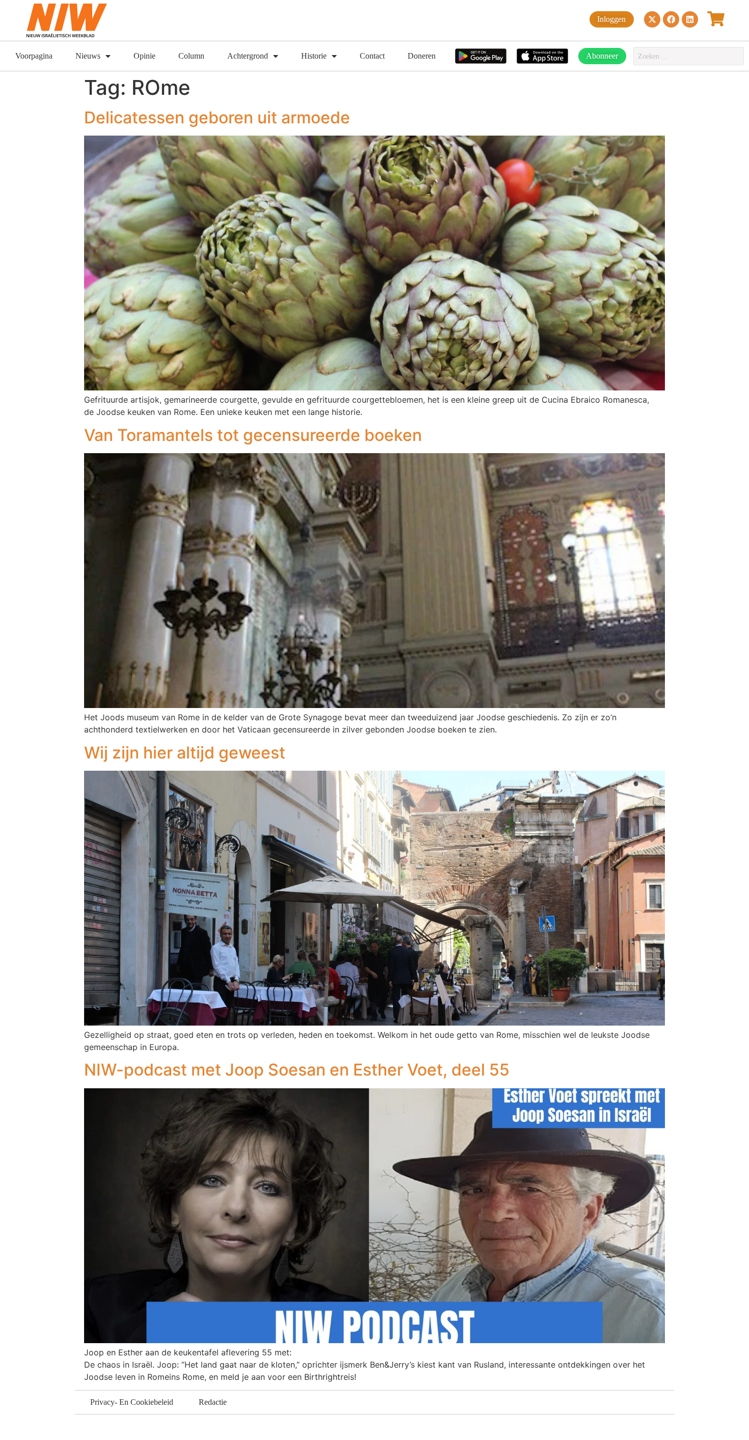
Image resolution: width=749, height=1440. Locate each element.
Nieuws (87, 56)
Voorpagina (33, 56)
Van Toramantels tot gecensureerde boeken (253, 435)
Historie (314, 56)
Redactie (213, 1402)
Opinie (144, 56)
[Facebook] (671, 19)
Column (191, 56)
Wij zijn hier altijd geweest (184, 753)
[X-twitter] (652, 19)
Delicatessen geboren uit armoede (217, 117)
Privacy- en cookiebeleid (131, 1402)
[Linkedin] (690, 19)
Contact (372, 56)
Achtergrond (247, 56)
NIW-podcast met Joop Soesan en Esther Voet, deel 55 (297, 1070)
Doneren (422, 56)
